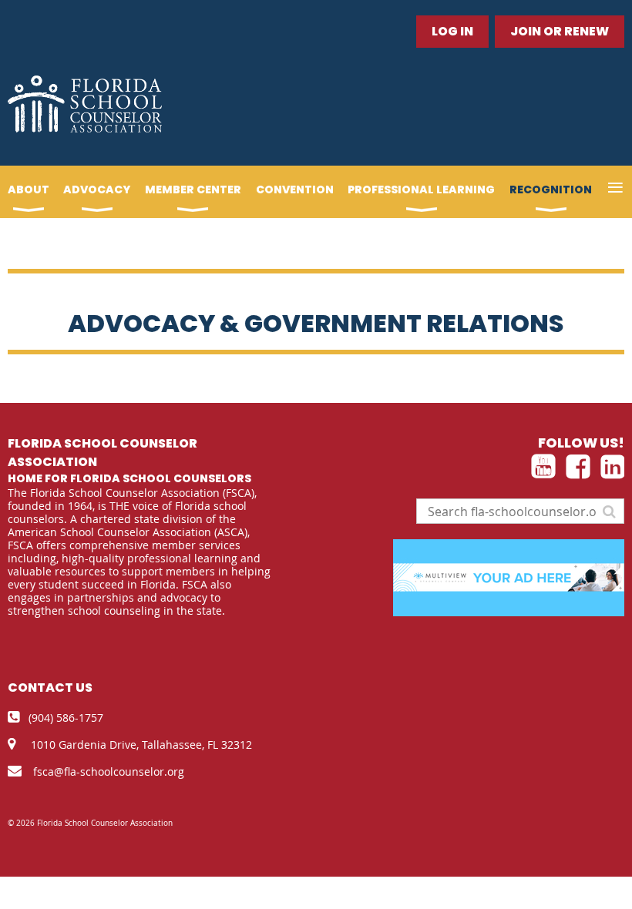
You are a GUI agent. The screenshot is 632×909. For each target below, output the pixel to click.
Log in (452, 31)
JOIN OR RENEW (559, 31)
